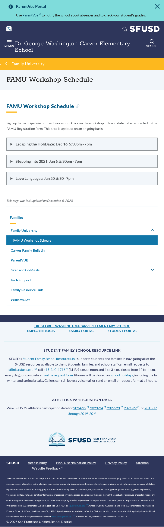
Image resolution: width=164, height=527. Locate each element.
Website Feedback (46, 468)
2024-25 (79, 408)
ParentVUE (19, 260)
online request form (58, 375)
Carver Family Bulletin (28, 250)
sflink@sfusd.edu (21, 369)
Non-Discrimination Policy (76, 463)
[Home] (141, 30)
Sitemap (142, 463)
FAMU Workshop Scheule (32, 240)
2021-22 (130, 408)
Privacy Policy (116, 463)
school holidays (121, 375)
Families (16, 217)
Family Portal (81, 331)
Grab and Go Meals (25, 270)
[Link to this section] (77, 106)
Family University (28, 63)
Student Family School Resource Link (49, 359)
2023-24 (96, 408)
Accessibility (37, 463)
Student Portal (122, 331)
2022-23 (113, 408)
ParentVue (30, 15)
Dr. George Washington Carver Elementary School (82, 326)
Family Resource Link (27, 290)
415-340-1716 (54, 369)
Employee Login (41, 331)
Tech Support (21, 280)
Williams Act (20, 300)
